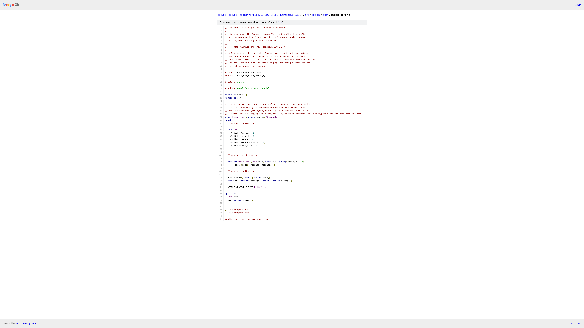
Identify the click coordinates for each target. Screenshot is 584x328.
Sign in (578, 4)
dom (325, 15)
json (578, 323)
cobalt (221, 15)
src (307, 15)
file (279, 22)
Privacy (26, 323)
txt (571, 323)
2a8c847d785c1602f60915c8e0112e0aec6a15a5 (269, 15)
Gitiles (18, 323)
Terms (35, 323)
